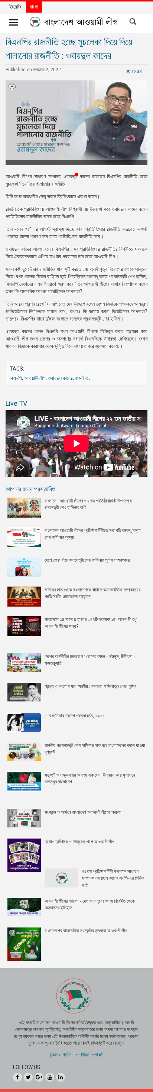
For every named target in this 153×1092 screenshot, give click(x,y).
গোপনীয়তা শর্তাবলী (89, 1055)
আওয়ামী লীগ (35, 378)
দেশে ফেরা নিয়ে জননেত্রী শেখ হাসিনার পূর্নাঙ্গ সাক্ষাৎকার (87, 560)
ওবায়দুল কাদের (60, 378)
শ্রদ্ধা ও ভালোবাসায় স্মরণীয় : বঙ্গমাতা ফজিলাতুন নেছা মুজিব (90, 686)
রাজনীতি (82, 378)
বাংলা (34, 7)
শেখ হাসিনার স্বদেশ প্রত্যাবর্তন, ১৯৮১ (74, 715)
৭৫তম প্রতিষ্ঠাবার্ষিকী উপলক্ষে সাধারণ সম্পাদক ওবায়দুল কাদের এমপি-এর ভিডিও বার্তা (113, 878)
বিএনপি (16, 378)
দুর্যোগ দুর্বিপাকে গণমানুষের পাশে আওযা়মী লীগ (79, 841)
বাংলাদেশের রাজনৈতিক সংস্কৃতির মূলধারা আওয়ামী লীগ (86, 930)
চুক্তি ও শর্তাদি (60, 1055)
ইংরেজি (15, 7)
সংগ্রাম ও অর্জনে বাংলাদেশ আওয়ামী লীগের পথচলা (83, 812)
